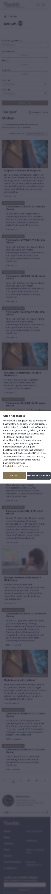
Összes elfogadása (38, 475)
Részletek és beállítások (15, 466)
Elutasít (15, 475)
